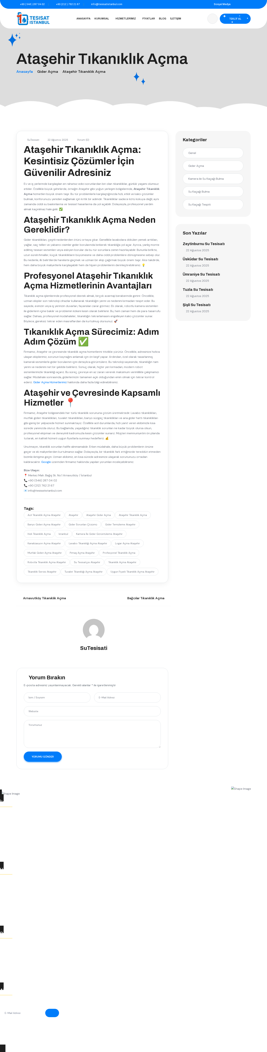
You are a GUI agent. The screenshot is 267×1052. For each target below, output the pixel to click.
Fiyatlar (148, 18)
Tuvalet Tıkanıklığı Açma (19, 959)
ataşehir (73, 515)
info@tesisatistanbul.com (106, 4)
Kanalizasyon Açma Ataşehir (44, 543)
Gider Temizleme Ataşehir (120, 524)
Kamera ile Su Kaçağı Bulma (206, 179)
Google (46, 462)
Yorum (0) (82, 139)
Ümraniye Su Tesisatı (201, 274)
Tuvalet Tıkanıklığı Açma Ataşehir (83, 571)
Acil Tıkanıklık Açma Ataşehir (44, 515)
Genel (192, 153)
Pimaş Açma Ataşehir (82, 552)
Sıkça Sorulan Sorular (18, 917)
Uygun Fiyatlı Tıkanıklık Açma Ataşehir (133, 571)
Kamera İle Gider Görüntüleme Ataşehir (99, 534)
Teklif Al (235, 18)
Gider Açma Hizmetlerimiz (50, 382)
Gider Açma (47, 71)
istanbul (63, 534)
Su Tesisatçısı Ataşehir (87, 562)
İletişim (175, 18)
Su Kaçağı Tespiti (199, 204)
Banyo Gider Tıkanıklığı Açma (23, 974)
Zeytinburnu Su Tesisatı (204, 244)
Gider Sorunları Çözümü (83, 524)
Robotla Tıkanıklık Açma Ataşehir (47, 562)
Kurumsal (101, 18)
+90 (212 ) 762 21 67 (68, 4)
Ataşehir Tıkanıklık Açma (133, 515)
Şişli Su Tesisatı (197, 305)
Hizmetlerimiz (126, 18)
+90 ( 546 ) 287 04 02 (32, 4)
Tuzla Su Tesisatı (198, 290)
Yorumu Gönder (43, 756)
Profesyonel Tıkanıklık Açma (119, 552)
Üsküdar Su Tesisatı (200, 259)
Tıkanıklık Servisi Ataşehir (42, 571)
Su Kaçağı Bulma (199, 192)
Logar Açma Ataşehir (127, 543)
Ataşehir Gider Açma (98, 515)
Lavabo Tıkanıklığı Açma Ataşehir (88, 543)
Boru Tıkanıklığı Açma (18, 945)
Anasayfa (83, 18)
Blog (162, 18)
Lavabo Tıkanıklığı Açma (19, 966)
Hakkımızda (11, 910)
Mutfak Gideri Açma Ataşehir (45, 552)
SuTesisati (33, 139)
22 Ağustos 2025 (58, 139)
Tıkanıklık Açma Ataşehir (122, 562)
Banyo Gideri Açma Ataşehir (44, 524)
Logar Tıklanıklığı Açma (19, 952)
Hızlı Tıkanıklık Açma (39, 534)
